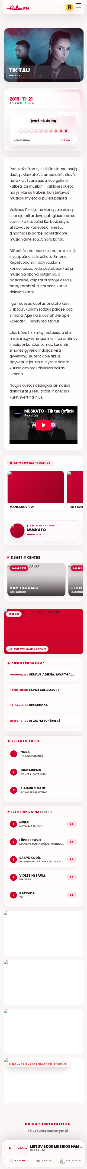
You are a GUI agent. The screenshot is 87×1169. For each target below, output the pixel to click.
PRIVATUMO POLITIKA (47, 1124)
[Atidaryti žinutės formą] (43, 933)
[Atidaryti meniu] (78, 7)
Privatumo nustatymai (48, 1131)
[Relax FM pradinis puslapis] (18, 7)
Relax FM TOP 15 (25, 741)
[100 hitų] (43, 1161)
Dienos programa (28, 663)
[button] (43, 131)
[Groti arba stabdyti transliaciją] (9, 1148)
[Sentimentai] (70, 1161)
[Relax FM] (16, 1161)
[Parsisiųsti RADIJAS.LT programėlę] (69, 7)
